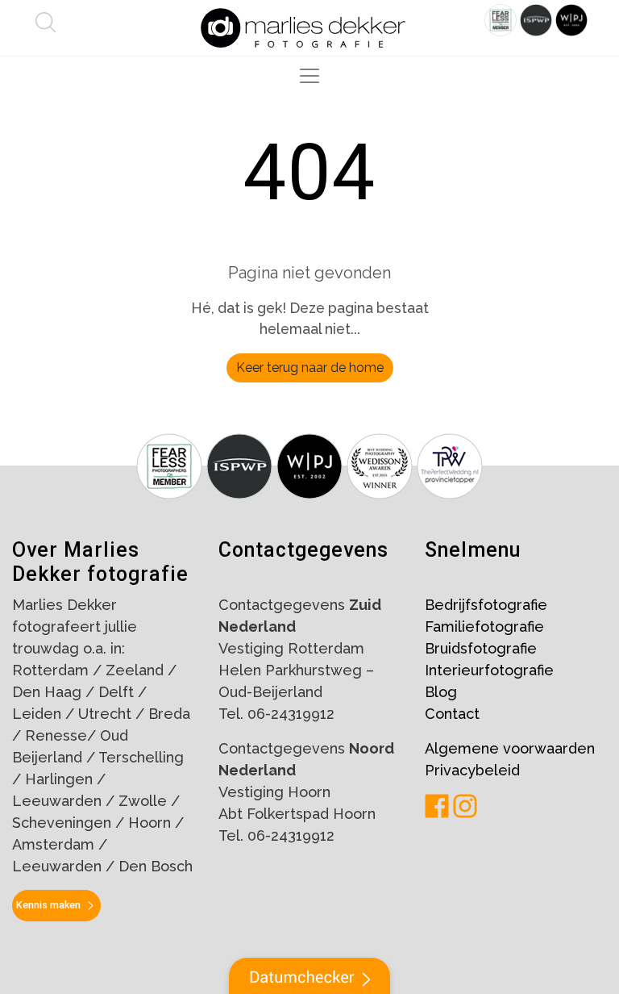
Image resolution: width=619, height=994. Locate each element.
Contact (452, 713)
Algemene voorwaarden (510, 748)
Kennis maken (48, 905)
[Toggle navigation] (309, 76)
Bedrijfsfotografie (486, 604)
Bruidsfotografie (481, 648)
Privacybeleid (472, 770)
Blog (441, 691)
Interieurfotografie (489, 670)
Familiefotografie (484, 626)
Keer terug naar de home (310, 367)
